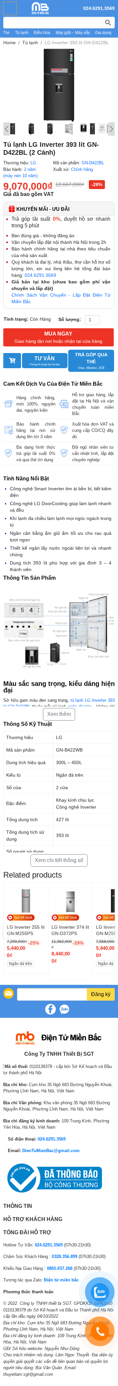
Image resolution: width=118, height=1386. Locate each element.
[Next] (111, 129)
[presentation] (7, 930)
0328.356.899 (64, 1256)
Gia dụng (103, 32)
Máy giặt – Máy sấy (73, 32)
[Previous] (6, 129)
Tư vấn (45, 361)
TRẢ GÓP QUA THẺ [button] (91, 361)
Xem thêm (59, 714)
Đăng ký (100, 994)
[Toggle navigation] (10, 8)
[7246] (12, 360)
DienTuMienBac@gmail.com (51, 1150)
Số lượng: (69, 319)
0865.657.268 (59, 1268)
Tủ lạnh (22, 32)
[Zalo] (64, 1009)
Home (9, 42)
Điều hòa (42, 32)
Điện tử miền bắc (61, 1279)
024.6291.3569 (99, 8)
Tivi (6, 32)
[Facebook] (50, 1009)
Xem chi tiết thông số (59, 860)
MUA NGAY (58, 337)
